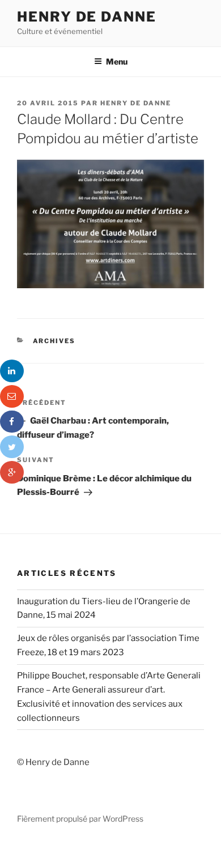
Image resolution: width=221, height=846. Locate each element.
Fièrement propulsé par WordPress (80, 818)
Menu (117, 61)
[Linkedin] (12, 371)
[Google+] (12, 472)
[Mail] (12, 396)
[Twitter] (12, 446)
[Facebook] (12, 422)
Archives (54, 341)
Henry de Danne (86, 16)
